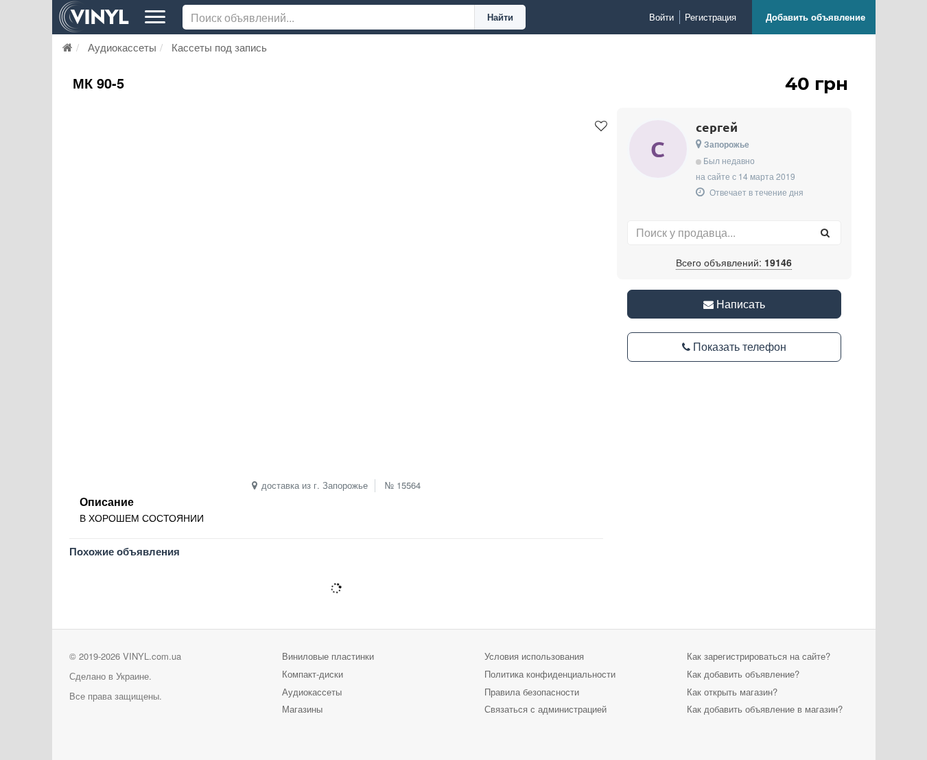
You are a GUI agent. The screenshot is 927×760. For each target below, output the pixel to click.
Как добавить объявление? (743, 673)
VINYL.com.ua (152, 656)
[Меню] (155, 17)
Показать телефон (738, 346)
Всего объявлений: (734, 262)
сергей (717, 127)
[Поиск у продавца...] (825, 232)
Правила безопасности (531, 691)
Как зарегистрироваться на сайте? (758, 656)
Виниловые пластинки (328, 656)
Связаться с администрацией (545, 708)
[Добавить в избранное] (601, 126)
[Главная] (67, 47)
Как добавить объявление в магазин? (765, 708)
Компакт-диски (312, 673)
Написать (739, 304)
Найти (500, 16)
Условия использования (534, 656)
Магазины (302, 708)
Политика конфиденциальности (549, 673)
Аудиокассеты (312, 691)
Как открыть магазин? (732, 691)
